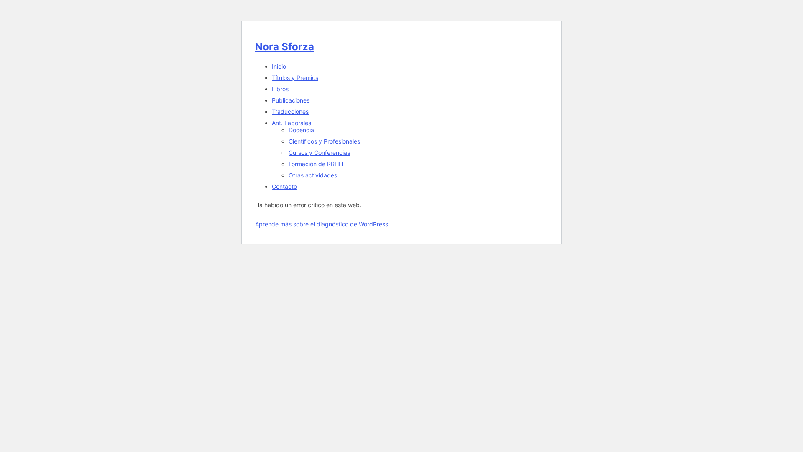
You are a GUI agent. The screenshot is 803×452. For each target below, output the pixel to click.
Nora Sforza (284, 47)
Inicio (279, 66)
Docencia (301, 130)
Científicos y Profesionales (324, 141)
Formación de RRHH (316, 163)
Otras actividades (313, 175)
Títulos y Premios (295, 77)
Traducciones (290, 111)
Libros (280, 88)
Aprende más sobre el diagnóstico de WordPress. (322, 224)
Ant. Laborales (291, 122)
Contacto (284, 186)
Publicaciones (290, 100)
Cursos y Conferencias (319, 152)
